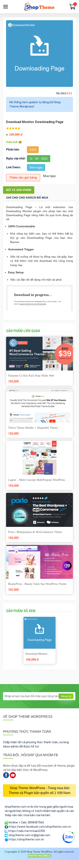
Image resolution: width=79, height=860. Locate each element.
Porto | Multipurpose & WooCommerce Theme (35, 532)
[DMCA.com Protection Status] (39, 855)
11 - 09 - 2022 (39, 158)
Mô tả (18, 190)
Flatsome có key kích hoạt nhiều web (31, 375)
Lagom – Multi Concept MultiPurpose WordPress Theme (36, 480)
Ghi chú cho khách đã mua (27, 197)
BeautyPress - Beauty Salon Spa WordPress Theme (37, 583)
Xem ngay (36, 167)
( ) (64, 93)
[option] (39, 642)
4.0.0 (33, 149)
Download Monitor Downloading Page (36, 654)
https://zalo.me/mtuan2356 (26, 831)
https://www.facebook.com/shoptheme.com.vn (39, 826)
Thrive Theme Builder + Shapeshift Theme (33, 427)
